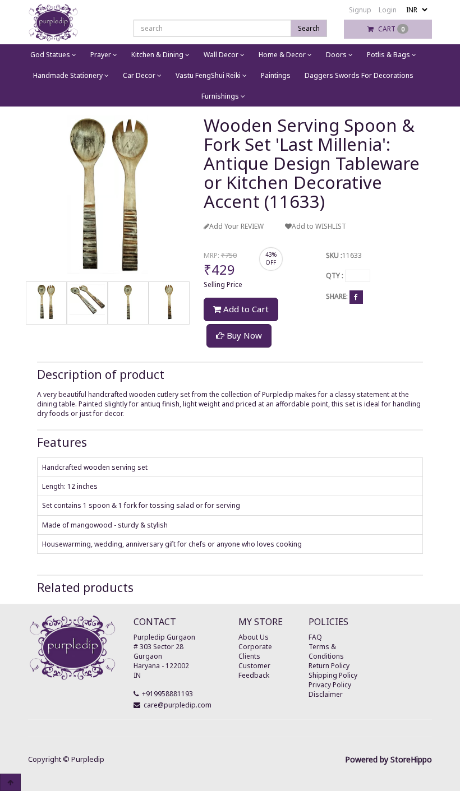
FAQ (315, 637)
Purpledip (87, 759)
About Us (253, 637)
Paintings (276, 75)
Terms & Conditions (326, 651)
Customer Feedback (254, 670)
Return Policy (329, 665)
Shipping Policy (333, 675)
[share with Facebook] (356, 296)
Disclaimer (326, 694)
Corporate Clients (255, 651)
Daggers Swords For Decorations (359, 75)
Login (388, 10)
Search (309, 28)
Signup (360, 10)
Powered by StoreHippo (388, 759)
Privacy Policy (330, 685)
